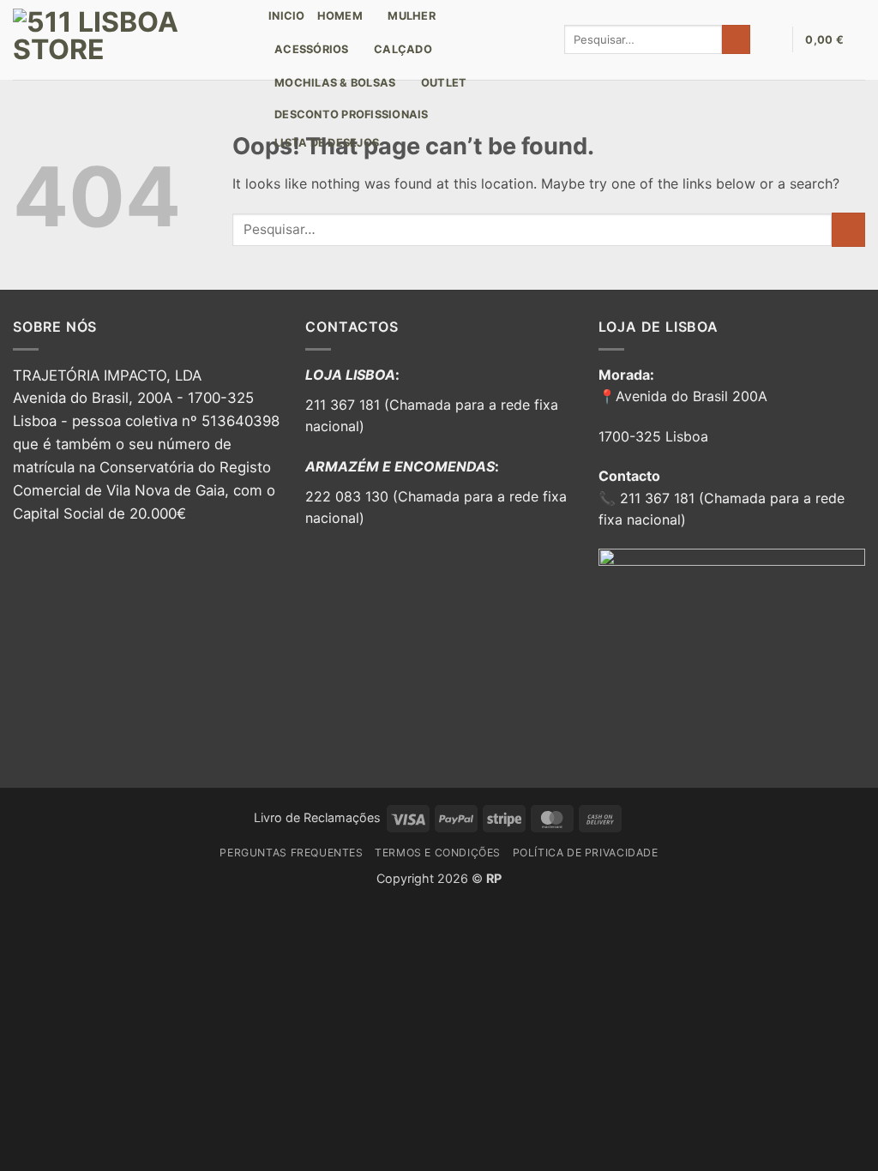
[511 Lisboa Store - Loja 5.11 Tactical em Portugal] (128, 40)
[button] (770, 39)
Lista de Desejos (326, 142)
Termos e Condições (438, 852)
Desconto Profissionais (351, 114)
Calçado (403, 49)
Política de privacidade (585, 852)
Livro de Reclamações (317, 817)
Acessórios (311, 49)
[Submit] (736, 39)
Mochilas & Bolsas (334, 82)
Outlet (444, 82)
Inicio (286, 15)
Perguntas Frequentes (291, 852)
